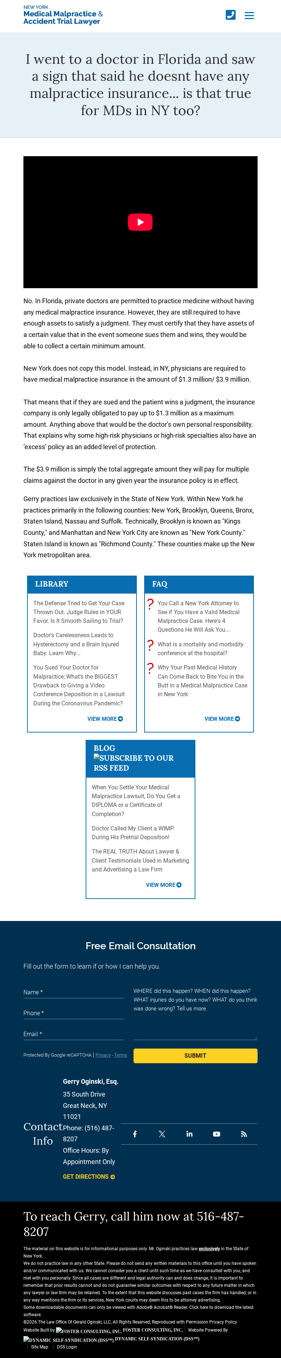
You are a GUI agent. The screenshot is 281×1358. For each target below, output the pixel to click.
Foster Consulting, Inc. (152, 1330)
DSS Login (67, 1347)
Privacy (102, 1055)
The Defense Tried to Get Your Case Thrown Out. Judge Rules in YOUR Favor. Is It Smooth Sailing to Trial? (78, 612)
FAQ (159, 584)
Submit (195, 1055)
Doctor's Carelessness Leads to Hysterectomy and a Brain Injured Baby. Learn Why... (76, 644)
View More (102, 719)
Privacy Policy (223, 1322)
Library (51, 584)
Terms (120, 1055)
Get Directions (86, 1176)
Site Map (39, 1347)
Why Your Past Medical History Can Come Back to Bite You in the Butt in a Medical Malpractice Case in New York (198, 680)
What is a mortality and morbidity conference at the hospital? (197, 648)
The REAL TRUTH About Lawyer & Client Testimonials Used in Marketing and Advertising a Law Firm (140, 860)
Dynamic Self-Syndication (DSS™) (156, 1339)
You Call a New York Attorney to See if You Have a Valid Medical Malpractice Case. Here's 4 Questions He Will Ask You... (195, 616)
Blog (104, 748)
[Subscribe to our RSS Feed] (141, 768)
